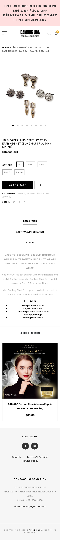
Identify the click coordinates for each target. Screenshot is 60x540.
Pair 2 (42, 164)
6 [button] (36, 125)
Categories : (9, 193)
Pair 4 (19, 172)
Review (30, 242)
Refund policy (30, 461)
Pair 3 (7, 172)
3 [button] (22, 125)
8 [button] (45, 125)
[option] (30, 94)
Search (16, 457)
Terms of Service (37, 457)
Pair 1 (30, 164)
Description (30, 221)
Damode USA (34, 530)
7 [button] (41, 125)
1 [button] (13, 125)
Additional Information (30, 232)
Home (5, 47)
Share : (6, 202)
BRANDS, (22, 193)
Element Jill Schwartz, (38, 193)
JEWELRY (6, 197)
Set (20, 164)
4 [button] (27, 125)
